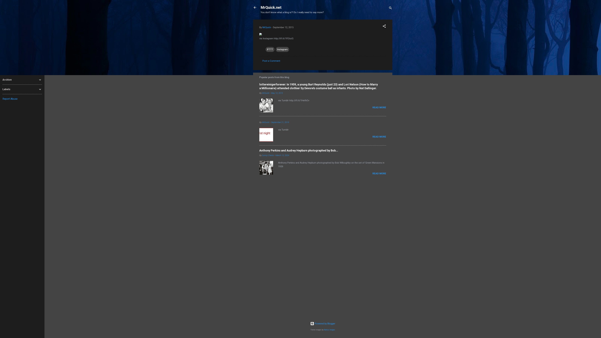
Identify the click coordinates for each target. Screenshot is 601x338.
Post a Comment (271, 60)
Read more (379, 107)
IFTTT (270, 49)
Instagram (282, 49)
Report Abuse (10, 98)
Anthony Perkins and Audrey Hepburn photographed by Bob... (298, 150)
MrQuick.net (271, 7)
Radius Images (329, 330)
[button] (384, 26)
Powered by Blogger (324, 323)
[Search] (390, 8)
